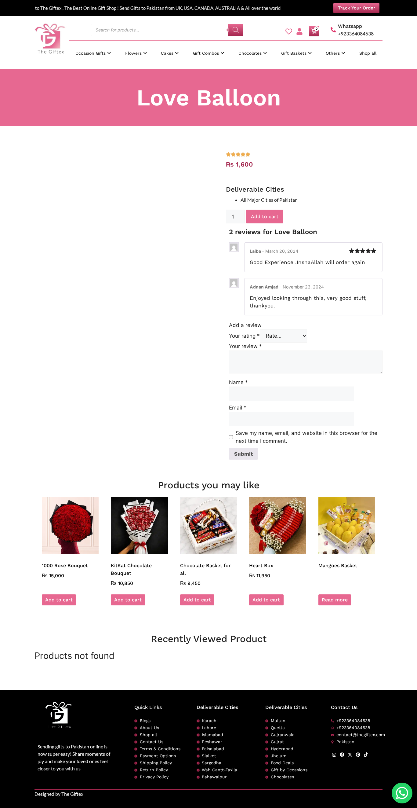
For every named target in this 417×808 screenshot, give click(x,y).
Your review (245, 346)
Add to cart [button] (59, 600)
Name (238, 382)
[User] (299, 31)
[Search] (235, 30)
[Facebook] (342, 754)
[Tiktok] (366, 754)
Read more (335, 600)
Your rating (244, 336)
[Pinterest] (358, 754)
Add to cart (264, 216)
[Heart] (288, 31)
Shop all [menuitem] (367, 53)
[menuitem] (93, 50)
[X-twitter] (350, 754)
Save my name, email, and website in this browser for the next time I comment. (306, 437)
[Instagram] (334, 754)
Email (237, 408)
